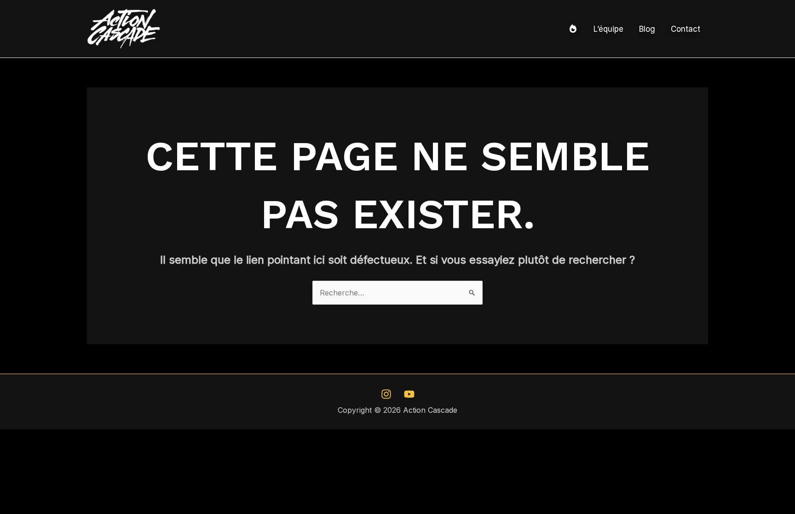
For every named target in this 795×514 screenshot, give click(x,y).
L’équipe (608, 29)
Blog (647, 29)
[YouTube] (409, 394)
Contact (685, 29)
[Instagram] (386, 394)
